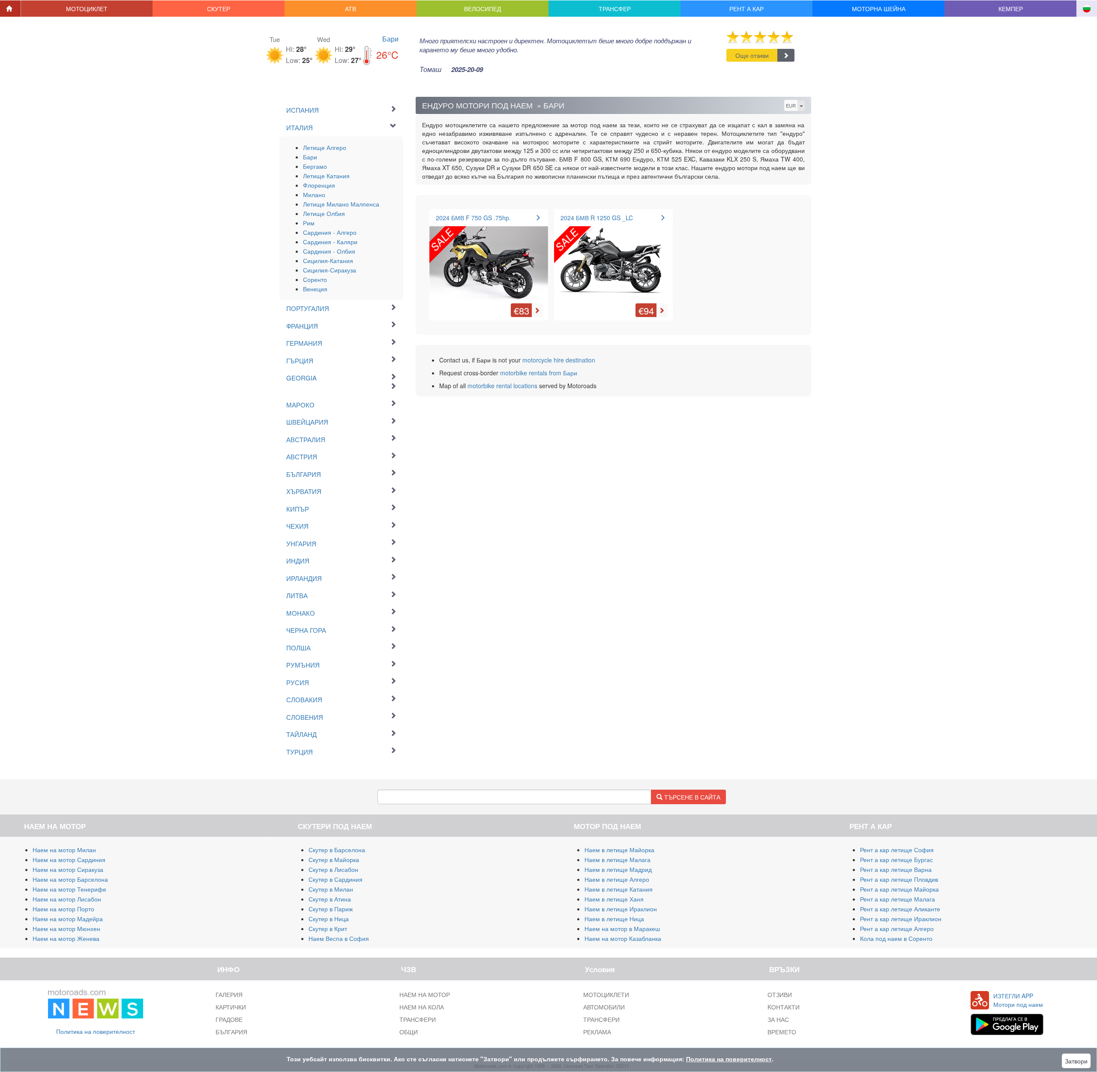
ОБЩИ (408, 1031)
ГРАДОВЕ (229, 1019)
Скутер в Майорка (334, 859)
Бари (390, 39)
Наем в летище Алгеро (616, 879)
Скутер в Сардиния (336, 879)
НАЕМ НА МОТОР (424, 994)
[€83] (488, 258)
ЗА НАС (778, 1019)
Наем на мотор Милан (64, 849)
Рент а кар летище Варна (896, 869)
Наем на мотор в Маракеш (622, 928)
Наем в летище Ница (614, 918)
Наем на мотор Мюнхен (66, 928)
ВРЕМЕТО (781, 1031)
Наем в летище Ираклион (620, 908)
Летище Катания (326, 175)
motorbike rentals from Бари (538, 372)
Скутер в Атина (330, 899)
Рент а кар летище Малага (897, 899)
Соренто (315, 279)
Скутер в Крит (328, 928)
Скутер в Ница (329, 918)
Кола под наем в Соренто (896, 938)
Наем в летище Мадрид (618, 869)
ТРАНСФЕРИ (417, 1019)
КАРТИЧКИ (231, 1007)
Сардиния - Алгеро (330, 232)
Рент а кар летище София (897, 849)
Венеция (315, 288)
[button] (87, 8)
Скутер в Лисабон (333, 869)
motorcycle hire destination (558, 360)
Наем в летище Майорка (619, 849)
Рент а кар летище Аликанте (900, 908)
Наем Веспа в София (339, 938)
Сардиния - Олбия (329, 251)
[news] (95, 1001)
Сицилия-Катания (328, 260)
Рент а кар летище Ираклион (900, 918)
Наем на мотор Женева (66, 938)
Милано (314, 194)
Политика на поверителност (95, 1031)
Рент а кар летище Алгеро (897, 928)
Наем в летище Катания (618, 889)
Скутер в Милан (331, 889)
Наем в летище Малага (617, 859)
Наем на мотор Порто (63, 908)
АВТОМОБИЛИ (604, 1007)
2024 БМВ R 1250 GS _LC (596, 217)
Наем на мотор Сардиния (69, 859)
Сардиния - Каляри (330, 241)
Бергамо (315, 166)
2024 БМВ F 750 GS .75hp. (473, 217)
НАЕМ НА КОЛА (421, 1007)
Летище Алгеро (324, 147)
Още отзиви (752, 55)
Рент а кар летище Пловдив (899, 879)
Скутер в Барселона (337, 849)
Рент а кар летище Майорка (899, 889)
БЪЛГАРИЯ (231, 1031)
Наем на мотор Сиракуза (68, 869)
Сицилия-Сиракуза (329, 270)
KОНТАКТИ (783, 1007)
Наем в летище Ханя (614, 899)
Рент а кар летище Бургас (896, 859)
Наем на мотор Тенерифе (69, 889)
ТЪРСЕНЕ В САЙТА (691, 797)
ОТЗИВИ (779, 994)
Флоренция (319, 185)
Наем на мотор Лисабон (67, 899)
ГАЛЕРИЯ (229, 994)
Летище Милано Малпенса (341, 204)
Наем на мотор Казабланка (622, 938)
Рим (309, 223)
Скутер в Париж (331, 908)
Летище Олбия (324, 213)
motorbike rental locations (502, 385)
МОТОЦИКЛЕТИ (606, 994)
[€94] (613, 258)
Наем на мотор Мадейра (68, 918)
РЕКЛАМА (597, 1031)
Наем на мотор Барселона (70, 879)
